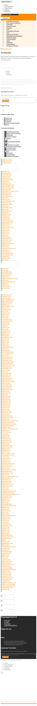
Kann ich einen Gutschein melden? (14, 641)
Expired (7, 71)
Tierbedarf (9, 42)
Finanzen (9, 28)
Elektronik (9, 24)
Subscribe (5, 101)
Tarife (8, 41)
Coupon (7, 73)
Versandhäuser (10, 44)
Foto (7, 29)
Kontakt (6, 622)
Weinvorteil (8, 119)
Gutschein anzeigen (6, 88)
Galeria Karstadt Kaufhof (12, 123)
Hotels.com (8, 118)
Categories (5, 18)
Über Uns (7, 620)
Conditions (8, 74)
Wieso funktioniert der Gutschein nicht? (15, 643)
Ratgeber (6, 10)
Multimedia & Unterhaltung (14, 36)
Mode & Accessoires (12, 34)
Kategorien (7, 11)
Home (6, 5)
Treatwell (8, 121)
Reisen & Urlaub (11, 37)
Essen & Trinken (11, 26)
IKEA (7, 124)
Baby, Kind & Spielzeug (13, 23)
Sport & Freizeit (11, 39)
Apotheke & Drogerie (12, 21)
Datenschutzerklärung (10, 625)
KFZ (7, 32)
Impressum (7, 624)
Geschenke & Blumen (12, 31)
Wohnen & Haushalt (12, 46)
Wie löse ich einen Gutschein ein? (13, 644)
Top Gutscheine (8, 6)
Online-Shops (8, 8)
